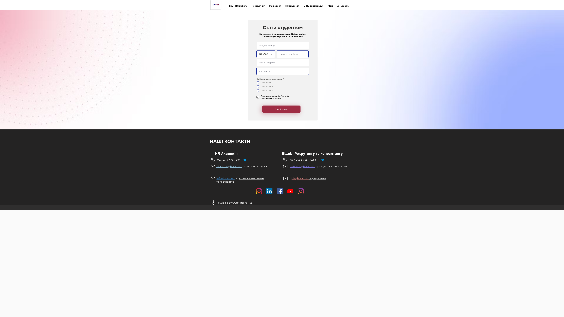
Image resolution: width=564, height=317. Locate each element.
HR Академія (226, 153)
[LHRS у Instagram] (301, 191)
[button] (258, 6)
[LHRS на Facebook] (280, 191)
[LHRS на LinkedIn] (269, 191)
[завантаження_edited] (259, 191)
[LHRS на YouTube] (290, 191)
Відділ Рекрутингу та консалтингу (312, 153)
